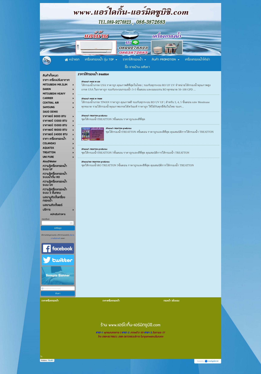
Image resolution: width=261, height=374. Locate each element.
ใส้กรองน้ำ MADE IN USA (90, 81)
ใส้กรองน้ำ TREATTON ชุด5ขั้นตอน (94, 149)
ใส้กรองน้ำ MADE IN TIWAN (91, 98)
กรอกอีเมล (45, 219)
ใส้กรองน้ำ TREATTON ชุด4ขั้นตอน (118, 128)
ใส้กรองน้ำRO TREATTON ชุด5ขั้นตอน (95, 161)
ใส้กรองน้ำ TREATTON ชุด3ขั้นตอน (94, 115)
